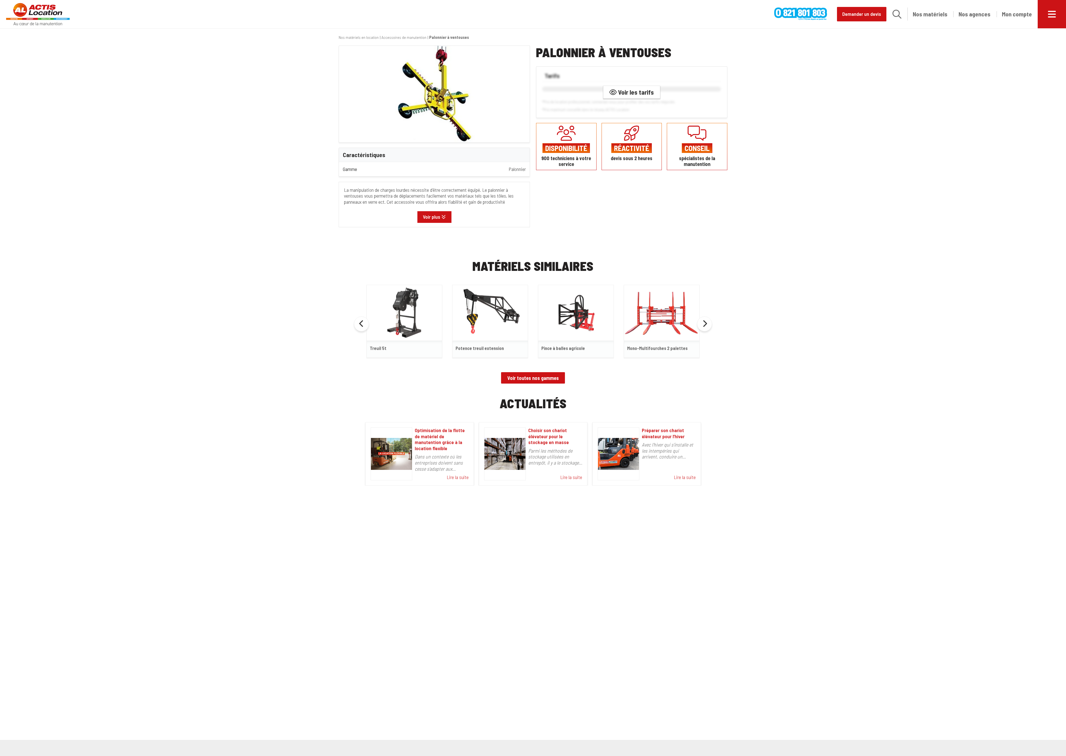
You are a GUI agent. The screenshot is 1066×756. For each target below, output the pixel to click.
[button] (896, 14)
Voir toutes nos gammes (533, 378)
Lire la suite (458, 477)
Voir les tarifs (635, 92)
